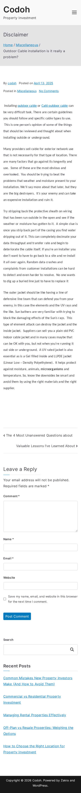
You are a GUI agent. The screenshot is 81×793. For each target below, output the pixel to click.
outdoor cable (27, 106)
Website (9, 577)
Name (8, 539)
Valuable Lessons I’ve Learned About (45, 446)
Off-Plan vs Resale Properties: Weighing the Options (38, 731)
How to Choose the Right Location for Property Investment (34, 749)
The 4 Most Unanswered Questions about (39, 435)
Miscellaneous (27, 91)
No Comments (49, 91)
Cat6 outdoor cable (55, 106)
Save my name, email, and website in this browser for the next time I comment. (42, 599)
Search (8, 639)
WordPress (40, 785)
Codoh (16, 9)
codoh (12, 83)
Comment (11, 496)
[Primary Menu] (74, 12)
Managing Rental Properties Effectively (34, 715)
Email (8, 558)
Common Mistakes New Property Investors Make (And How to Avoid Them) (37, 681)
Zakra (65, 780)
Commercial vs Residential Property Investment (32, 699)
